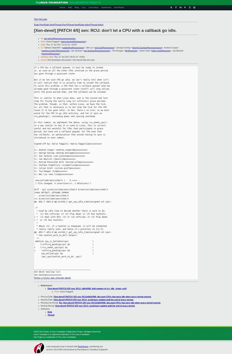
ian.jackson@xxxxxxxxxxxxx (97, 51)
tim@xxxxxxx (131, 51)
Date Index (85, 25)
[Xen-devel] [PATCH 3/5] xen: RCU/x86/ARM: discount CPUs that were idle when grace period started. (102, 297)
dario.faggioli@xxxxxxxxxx (73, 41)
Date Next (49, 25)
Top (36, 19)
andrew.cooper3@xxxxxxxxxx (55, 51)
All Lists (43, 19)
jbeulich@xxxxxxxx (50, 54)
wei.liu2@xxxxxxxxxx (104, 48)
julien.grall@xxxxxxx (160, 51)
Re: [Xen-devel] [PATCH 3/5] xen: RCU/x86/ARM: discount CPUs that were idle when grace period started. (110, 303)
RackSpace (83, 346)
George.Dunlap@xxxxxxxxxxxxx (147, 48)
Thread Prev (60, 25)
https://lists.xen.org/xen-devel (52, 278)
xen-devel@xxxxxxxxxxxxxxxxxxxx (60, 38)
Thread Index (97, 25)
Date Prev (39, 25)
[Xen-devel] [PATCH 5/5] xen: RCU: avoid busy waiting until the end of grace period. (93, 300)
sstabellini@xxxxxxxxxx (73, 48)
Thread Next (73, 25)
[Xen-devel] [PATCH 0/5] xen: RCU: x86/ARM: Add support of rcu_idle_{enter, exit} (87, 288)
